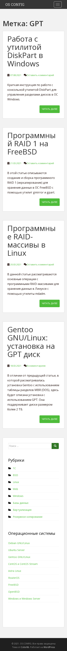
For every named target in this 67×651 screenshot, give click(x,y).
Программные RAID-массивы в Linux (31, 240)
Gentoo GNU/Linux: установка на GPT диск (31, 341)
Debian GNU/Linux (19, 543)
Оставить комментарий (40, 75)
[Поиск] (55, 446)
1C (14, 468)
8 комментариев (36, 365)
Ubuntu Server (16, 550)
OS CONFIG (14, 4)
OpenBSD (14, 591)
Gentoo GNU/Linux (19, 557)
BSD (15, 475)
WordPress (49, 647)
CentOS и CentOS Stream (23, 564)
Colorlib (25, 647)
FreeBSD (13, 584)
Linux (16, 482)
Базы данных (20, 503)
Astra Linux (14, 571)
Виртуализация (22, 509)
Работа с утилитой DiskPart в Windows (25, 51)
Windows (18, 496)
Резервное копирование (28, 516)
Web (15, 489)
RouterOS (13, 577)
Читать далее (49, 109)
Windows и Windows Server (24, 598)
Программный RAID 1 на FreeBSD (31, 143)
